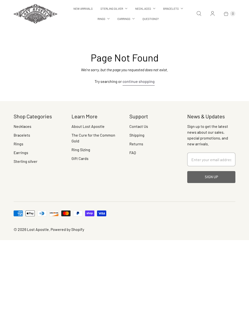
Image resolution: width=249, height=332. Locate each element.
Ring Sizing (80, 149)
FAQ (132, 152)
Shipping (136, 135)
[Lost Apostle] (35, 14)
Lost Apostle (38, 229)
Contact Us (138, 126)
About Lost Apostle (88, 126)
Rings (101, 18)
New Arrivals (83, 8)
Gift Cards (80, 158)
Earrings (123, 18)
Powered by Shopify (67, 229)
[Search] (199, 13)
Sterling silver (25, 161)
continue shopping (139, 81)
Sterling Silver (111, 8)
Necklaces (143, 8)
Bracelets (171, 8)
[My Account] (212, 13)
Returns (136, 143)
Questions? (150, 18)
